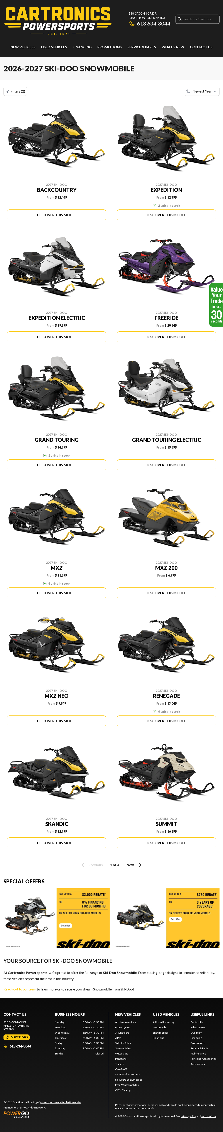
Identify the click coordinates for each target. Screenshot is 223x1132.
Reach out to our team (19, 989)
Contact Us (201, 47)
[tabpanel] (79, 1038)
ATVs (118, 1037)
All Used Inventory (163, 1022)
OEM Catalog (122, 1090)
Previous (95, 865)
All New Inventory (125, 1022)
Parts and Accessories (203, 1058)
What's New (173, 47)
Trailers (119, 1064)
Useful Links (202, 1014)
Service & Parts (141, 47)
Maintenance (198, 1053)
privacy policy (188, 1116)
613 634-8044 (153, 23)
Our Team (196, 1032)
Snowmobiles (123, 1048)
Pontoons (121, 1058)
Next (131, 865)
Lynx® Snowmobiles (127, 1084)
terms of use (208, 1116)
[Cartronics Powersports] (57, 21)
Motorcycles (122, 1027)
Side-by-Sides (123, 1043)
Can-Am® (121, 1069)
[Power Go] (42, 1114)
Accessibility (198, 1064)
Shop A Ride (28, 1107)
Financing (82, 47)
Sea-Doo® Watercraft (127, 1074)
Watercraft (121, 1053)
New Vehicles (22, 47)
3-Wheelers (122, 1032)
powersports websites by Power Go (60, 1102)
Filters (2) (18, 91)
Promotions (109, 47)
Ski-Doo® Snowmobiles (128, 1079)
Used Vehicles (54, 47)
